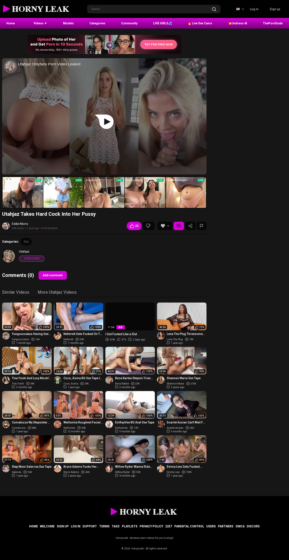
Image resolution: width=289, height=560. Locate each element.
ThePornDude (273, 23)
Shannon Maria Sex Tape (184, 378)
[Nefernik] (57, 336)
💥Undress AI (237, 23)
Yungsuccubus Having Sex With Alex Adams (30, 334)
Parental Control (189, 526)
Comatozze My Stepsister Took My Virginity (29, 422)
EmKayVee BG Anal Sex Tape (134, 422)
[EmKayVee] (109, 424)
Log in (254, 9)
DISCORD (253, 526)
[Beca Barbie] (109, 380)
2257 (168, 526)
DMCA (240, 526)
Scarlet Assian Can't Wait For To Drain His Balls (186, 422)
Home (10, 23)
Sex (26, 241)
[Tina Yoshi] (6, 380)
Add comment (53, 275)
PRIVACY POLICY (151, 526)
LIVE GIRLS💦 (162, 23)
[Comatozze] (6, 424)
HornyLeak (137, 548)
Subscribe (32, 258)
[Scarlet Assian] (161, 424)
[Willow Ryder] (109, 468)
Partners (225, 526)
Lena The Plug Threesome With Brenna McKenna (185, 334)
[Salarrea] (6, 468)
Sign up (275, 9)
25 (137, 226)
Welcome (47, 526)
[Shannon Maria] (161, 380)
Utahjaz (24, 251)
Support (90, 526)
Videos (40, 23)
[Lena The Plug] (161, 336)
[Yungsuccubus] (6, 336)
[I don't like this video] (148, 226)
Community (129, 23)
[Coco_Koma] (57, 380)
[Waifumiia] (57, 424)
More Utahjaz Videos (57, 292)
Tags (116, 526)
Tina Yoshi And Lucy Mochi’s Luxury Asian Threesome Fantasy (31, 378)
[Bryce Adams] (57, 468)
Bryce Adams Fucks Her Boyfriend (80, 467)
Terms (104, 526)
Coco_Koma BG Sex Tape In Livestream (82, 378)
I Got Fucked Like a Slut (121, 334)
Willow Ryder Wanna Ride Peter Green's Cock (132, 467)
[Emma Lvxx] (161, 468)
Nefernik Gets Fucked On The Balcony (83, 334)
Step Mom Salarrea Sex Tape (31, 466)
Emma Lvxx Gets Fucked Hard (183, 467)
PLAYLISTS (130, 526)
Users (211, 526)
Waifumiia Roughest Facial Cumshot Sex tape (81, 422)
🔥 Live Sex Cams (200, 23)
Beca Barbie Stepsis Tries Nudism (133, 378)
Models (68, 23)
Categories (97, 23)
